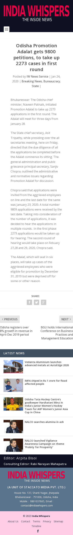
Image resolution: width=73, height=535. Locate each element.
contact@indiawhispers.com (37, 505)
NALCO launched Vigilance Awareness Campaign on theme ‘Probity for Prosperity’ (44, 444)
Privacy (47, 521)
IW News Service (37, 76)
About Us (13, 521)
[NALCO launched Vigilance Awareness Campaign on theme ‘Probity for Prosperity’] (13, 445)
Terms (36, 521)
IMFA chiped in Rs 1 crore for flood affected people (46, 382)
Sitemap (58, 521)
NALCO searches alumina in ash (44, 422)
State (35, 86)
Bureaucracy (51, 81)
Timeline (36, 526)
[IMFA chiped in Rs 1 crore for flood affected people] (13, 385)
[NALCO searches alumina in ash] (13, 426)
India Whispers (41, 516)
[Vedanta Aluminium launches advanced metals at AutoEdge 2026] (13, 366)
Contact (25, 521)
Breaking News (32, 81)
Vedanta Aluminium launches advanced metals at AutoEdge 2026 (47, 363)
